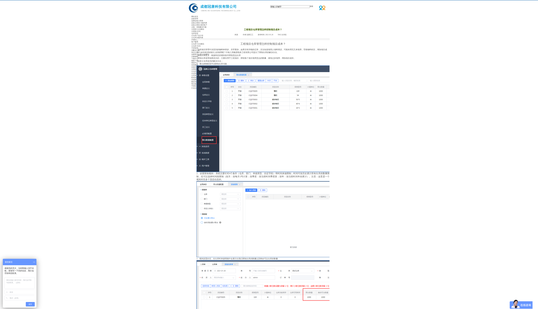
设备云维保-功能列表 (199, 23)
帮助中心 (194, 63)
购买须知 (194, 82)
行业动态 (194, 88)
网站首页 (194, 17)
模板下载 (194, 61)
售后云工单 (195, 52)
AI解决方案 (195, 50)
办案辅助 (194, 57)
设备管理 (194, 19)
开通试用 (194, 40)
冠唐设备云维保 (197, 21)
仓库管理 (194, 33)
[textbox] (290, 6)
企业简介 (194, 73)
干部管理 (194, 48)
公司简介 (194, 75)
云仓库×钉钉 (196, 46)
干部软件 (194, 86)
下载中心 (194, 59)
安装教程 (194, 65)
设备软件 (194, 67)
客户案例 (194, 42)
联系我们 (194, 78)
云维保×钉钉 (196, 31)
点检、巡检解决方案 (199, 27)
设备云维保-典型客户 (199, 25)
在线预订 (194, 80)
